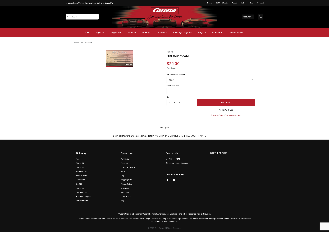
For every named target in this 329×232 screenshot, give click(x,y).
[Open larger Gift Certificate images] (119, 58)
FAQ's (243, 3)
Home (209, 3)
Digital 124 (80, 167)
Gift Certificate (222, 3)
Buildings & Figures (83, 196)
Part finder (125, 192)
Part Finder (125, 159)
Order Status (126, 196)
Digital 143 (80, 188)
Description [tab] (164, 127)
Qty (168, 97)
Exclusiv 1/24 (81, 180)
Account (246, 17)
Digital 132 (80, 163)
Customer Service (128, 167)
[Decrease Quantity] (169, 102)
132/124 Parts (81, 176)
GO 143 (79, 184)
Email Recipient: (173, 86)
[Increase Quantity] (179, 102)
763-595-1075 (174, 159)
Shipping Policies (127, 180)
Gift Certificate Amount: (176, 75)
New (78, 159)
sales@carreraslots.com (178, 163)
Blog (122, 201)
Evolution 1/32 (81, 171)
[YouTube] (174, 180)
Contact (260, 3)
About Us (124, 163)
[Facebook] (168, 180)
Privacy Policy (126, 184)
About (234, 3)
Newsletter (125, 188)
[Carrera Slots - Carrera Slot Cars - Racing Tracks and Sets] (164, 17)
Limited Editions (82, 192)
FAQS (123, 171)
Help (251, 3)
